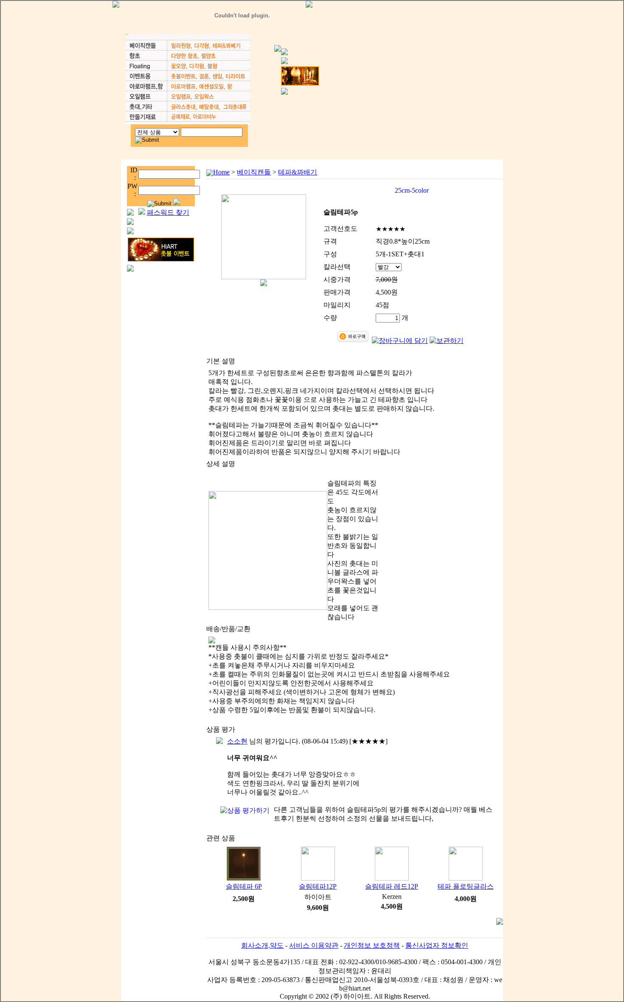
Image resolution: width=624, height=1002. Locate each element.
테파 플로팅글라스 (466, 886)
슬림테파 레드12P (391, 886)
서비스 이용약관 (313, 945)
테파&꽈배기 (297, 172)
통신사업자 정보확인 (436, 945)
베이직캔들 (254, 172)
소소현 (237, 741)
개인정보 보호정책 (372, 945)
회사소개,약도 (262, 945)
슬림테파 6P (244, 886)
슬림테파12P (318, 886)
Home (221, 172)
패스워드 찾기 (168, 212)
